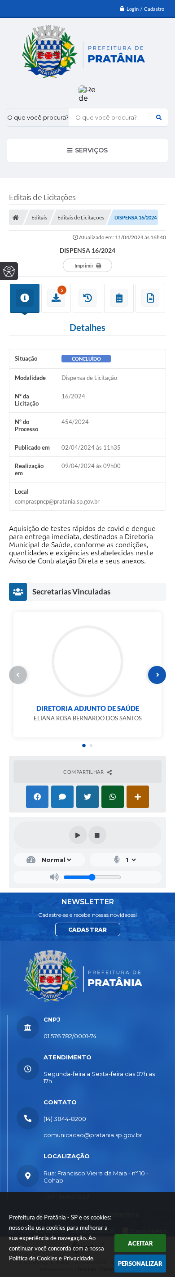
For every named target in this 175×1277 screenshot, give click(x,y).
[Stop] (97, 835)
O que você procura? (38, 117)
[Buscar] (159, 117)
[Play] (78, 835)
